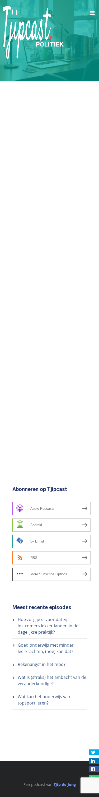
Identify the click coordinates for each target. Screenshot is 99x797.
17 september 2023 (29, 317)
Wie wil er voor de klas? (34, 218)
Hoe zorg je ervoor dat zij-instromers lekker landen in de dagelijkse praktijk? (48, 626)
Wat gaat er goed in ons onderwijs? (45, 311)
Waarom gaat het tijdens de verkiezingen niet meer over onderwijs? (38, 147)
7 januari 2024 (24, 223)
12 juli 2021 (22, 400)
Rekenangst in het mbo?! (42, 664)
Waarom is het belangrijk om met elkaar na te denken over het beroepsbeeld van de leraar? (43, 344)
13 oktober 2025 (26, 196)
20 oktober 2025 (26, 157)
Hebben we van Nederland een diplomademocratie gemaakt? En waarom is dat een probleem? (43, 185)
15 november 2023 (28, 290)
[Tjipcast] (27, 32)
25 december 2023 (28, 256)
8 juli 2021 (21, 456)
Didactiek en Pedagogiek (62, 355)
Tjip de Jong (65, 784)
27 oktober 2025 (26, 119)
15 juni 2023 (23, 355)
